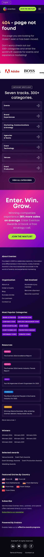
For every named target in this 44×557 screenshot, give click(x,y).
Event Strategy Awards (11, 460)
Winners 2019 (19, 442)
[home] (8, 9)
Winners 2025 (19, 435)
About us (5, 284)
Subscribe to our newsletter (13, 512)
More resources (9, 420)
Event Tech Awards (22, 457)
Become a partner (32, 294)
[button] (39, 8)
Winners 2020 (7, 442)
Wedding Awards (9, 464)
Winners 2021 (31, 438)
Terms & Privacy (16, 552)
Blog (4, 291)
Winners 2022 (19, 438)
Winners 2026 (7, 435)
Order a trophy (8, 288)
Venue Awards (7, 457)
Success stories (8, 295)
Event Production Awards (32, 460)
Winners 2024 (31, 435)
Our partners (7, 298)
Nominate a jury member (31, 286)
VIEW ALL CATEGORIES (22, 180)
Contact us (6, 302)
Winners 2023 (7, 438)
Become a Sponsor (32, 290)
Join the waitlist (27, 9)
